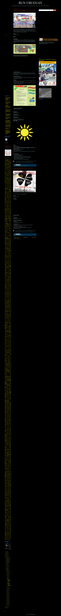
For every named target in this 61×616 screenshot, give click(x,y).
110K (8, 160)
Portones (6, 444)
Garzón (10, 329)
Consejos (6, 274)
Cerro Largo (9, 250)
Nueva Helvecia (7, 410)
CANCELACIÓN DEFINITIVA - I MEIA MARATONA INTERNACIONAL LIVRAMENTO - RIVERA (8, 132)
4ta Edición (8, 168)
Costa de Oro (8, 283)
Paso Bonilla (6, 432)
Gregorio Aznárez (9, 331)
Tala (10, 510)
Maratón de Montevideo (8, 386)
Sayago (8, 497)
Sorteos (8, 505)
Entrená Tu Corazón (8, 312)
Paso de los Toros (8, 434)
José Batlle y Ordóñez (8, 350)
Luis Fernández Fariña (8, 378)
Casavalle (10, 245)
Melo (6, 395)
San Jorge (7, 484)
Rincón (7, 470)
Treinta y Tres (9, 519)
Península (10, 436)
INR (10, 338)
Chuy (8, 252)
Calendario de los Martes (8, 218)
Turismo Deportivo (9, 522)
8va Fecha (8, 174)
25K (10, 165)
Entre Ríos (6, 310)
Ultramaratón (6, 523)
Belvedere (7, 206)
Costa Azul (6, 283)
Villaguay (8, 535)
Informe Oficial (9, 337)
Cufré (5, 291)
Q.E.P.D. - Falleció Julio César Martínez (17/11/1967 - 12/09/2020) (8, 102)
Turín (10, 521)
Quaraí (8, 456)
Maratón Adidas (9, 383)
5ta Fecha (8, 171)
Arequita (10, 187)
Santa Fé (7, 491)
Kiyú (7, 358)
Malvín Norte (6, 381)
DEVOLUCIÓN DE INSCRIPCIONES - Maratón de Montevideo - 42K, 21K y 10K (8, 99)
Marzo (10, 389)
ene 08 (8, 600)
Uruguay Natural (9, 525)
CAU (10, 246)
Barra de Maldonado (7, 202)
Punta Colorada (8, 453)
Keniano (8, 357)
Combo (10, 269)
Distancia (7, 300)
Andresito (8, 184)
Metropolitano (6, 397)
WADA (6, 537)
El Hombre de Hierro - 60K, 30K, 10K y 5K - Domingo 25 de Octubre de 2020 (47, 60)
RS (5, 477)
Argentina (6, 188)
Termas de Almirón (9, 512)
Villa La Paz (8, 533)
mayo (7, 565)
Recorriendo (10, 462)
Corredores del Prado (7, 278)
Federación (10, 317)
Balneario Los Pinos (9, 198)
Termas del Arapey (7, 513)
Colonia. (8, 269)
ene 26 (8, 575)
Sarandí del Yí (9, 495)
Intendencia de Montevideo (8, 342)
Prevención (7, 446)
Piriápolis (6, 439)
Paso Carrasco (9, 432)
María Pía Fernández (8, 388)
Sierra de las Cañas (9, 501)
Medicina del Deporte (7, 392)
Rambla (6, 459)
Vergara (10, 529)
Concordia (10, 273)
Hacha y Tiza (9, 334)
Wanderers (8, 537)
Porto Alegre (9, 443)
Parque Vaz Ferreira (7, 431)
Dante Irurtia (9, 292)
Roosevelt (8, 476)
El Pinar (6, 308)
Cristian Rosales (6, 285)
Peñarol (6, 437)
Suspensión (10, 509)
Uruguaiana (10, 524)
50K (5, 170)
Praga (6, 445)
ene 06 (8, 602)
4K (6, 168)
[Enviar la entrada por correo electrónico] (14, 164)
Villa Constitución (9, 531)
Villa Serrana (8, 534)
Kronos (9, 358)
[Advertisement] (24, 64)
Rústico (6, 478)
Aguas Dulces (6, 181)
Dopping (6, 302)
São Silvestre (6, 495)
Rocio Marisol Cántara (9, 475)
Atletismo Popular (9, 191)
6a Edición (7, 172)
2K (8, 166)
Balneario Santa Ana (8, 199)
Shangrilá (7, 500)
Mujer (6, 403)
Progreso (10, 446)
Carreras (10, 244)
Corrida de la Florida (7, 279)
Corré (7, 275)
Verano (8, 529)
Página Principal (25, 237)
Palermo (6, 418)
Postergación (8, 444)
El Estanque (10, 306)
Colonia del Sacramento (8, 265)
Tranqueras (9, 517)
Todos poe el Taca (8, 514)
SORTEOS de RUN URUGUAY (8, 128)
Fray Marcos (9, 327)
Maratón (6, 383)
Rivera (10, 474)
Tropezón (10, 520)
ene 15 (8, 592)
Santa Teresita (9, 493)
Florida (6, 322)
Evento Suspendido (7, 316)
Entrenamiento (7, 313)
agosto (7, 562)
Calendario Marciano (8, 219)
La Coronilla (8, 362)
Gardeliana (8, 329)
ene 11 (8, 597)
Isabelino (7, 345)
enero (7, 570)
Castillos (7, 246)
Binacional (6, 209)
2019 (6, 553)
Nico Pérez (9, 408)
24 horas (6, 165)
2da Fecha (7, 166)
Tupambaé (8, 521)
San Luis (10, 485)
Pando (6, 420)
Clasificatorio (8, 258)
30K (9, 166)
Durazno (8, 302)
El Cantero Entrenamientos (8, 305)
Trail (9, 516)
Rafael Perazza (7, 458)
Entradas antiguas (34, 237)
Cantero (6, 239)
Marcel (5, 388)
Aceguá (6, 177)
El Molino (10, 307)
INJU (9, 338)
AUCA (6, 192)
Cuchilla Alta (8, 289)
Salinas (6, 479)
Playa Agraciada (8, 442)
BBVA (7, 205)
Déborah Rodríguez (7, 293)
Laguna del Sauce (9, 367)
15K (9, 161)
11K (9, 160)
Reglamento (8, 465)
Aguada (9, 179)
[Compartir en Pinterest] (19, 164)
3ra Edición (8, 167)
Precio (8, 445)
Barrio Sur (8, 204)
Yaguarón (6, 538)
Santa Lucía (9, 491)
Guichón (6, 334)
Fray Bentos (6, 327)
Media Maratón (9, 391)
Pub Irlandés (9, 448)
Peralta (7, 437)
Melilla (10, 394)
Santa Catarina (8, 490)
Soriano (10, 504)
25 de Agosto (8, 165)
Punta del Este (9, 454)
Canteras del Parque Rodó (8, 238)
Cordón (10, 274)
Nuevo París (9, 412)
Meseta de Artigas (9, 396)
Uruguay (6, 525)
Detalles (7, 296)
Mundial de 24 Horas (7, 404)
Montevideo (7, 400)
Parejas (10, 421)
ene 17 (8, 591)
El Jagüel (8, 307)
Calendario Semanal (8, 220)
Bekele (9, 205)
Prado (10, 444)
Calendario (9, 212)
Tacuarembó (7, 510)
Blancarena (9, 209)
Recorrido (7, 462)
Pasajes (10, 431)
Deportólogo (8, 294)
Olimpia (10, 414)
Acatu (10, 176)
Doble (9, 300)
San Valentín (8, 489)
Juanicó (8, 353)
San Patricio (8, 486)
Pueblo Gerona (8, 450)
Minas (10, 398)
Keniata (10, 357)
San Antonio (9, 480)
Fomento (6, 323)
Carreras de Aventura (7, 245)
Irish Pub (8, 344)
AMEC (5, 183)
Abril (5, 176)
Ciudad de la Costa (7, 255)
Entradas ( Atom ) (19, 238)
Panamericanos (9, 419)
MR (7, 402)
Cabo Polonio (6, 212)
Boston (9, 210)
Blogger (34, 614)
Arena (8, 187)
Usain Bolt (10, 526)
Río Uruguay (7, 474)
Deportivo (6, 294)
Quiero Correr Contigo (7, 457)
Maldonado (9, 379)
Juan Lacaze (8, 352)
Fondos (10, 325)
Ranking (8, 459)
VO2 (10, 535)
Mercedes (6, 396)
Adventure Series (8, 178)
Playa (5, 442)
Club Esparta (8, 260)
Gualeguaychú (7, 333)
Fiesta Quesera (7, 321)
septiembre (7, 561)
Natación (6, 406)
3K (6, 167)
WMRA (10, 537)
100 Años (10, 159)
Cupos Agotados (8, 291)
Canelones (7, 238)
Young (5, 539)
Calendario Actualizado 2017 (8, 217)
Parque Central (6, 423)
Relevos (10, 465)
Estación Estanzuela (7, 314)
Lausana (6, 371)
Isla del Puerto (6, 346)
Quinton (10, 457)
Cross (9, 285)
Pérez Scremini (9, 437)
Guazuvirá (10, 333)
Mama (10, 381)
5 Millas (7, 169)
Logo (8, 375)
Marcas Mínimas (9, 387)
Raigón (10, 458)
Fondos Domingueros (8, 326)
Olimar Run (6, 414)
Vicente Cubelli (7, 530)
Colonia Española (7, 266)
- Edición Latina (7, 159)
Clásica (6, 258)
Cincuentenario (9, 253)
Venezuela (10, 528)
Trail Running (8, 517)
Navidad (9, 406)
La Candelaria (9, 360)
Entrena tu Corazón (8, 311)
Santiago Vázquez (7, 494)
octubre (7, 560)
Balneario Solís (7, 200)
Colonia (6, 263)
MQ (6, 402)
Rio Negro (8, 473)
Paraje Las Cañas (9, 420)
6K (9, 172)
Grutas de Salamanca (8, 332)
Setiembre (8, 499)
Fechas (8, 317)
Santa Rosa (9, 492)
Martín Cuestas (8, 389)
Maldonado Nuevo (7, 380)
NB (10, 406)
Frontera (7, 328)
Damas (10, 291)
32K (10, 166)
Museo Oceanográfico (8, 405)
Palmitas (8, 418)
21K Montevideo (8, 164)
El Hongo (6, 307)
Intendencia (10, 341)
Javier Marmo (6, 349)
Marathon (7, 382)
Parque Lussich (7, 427)
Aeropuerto (6, 179)
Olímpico (7, 416)
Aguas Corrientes (9, 180)
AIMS (10, 181)
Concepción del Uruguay (8, 272)
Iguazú (7, 337)
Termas (6, 512)
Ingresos (6, 338)
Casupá (9, 246)
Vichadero (10, 530)
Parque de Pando (9, 424)
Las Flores (10, 369)
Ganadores (10, 328)
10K (7, 160)
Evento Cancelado (9, 315)
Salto (8, 479)
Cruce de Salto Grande (7, 288)
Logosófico (10, 375)
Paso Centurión (6, 433)
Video (6, 531)
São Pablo (10, 494)
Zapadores (7, 539)
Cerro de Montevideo (7, 248)
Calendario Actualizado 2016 (8, 216)
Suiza (8, 509)
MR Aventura (9, 402)
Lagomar (6, 367)
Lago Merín (9, 366)
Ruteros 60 (9, 478)
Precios (10, 445)
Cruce (10, 287)
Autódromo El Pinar (9, 192)
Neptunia (6, 407)
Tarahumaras (6, 511)
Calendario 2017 (7, 213)
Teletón (10, 511)
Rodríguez (6, 476)
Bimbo (5, 208)
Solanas (6, 503)
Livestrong (10, 373)
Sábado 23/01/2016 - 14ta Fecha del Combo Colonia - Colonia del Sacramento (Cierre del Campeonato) (24, 10)
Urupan (8, 526)
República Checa (9, 467)
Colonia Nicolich (9, 267)
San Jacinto (8, 483)
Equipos (10, 313)
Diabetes (9, 299)
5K (9, 170)
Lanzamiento (7, 368)
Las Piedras (6, 370)
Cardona (10, 240)
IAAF (10, 336)
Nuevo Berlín (6, 412)
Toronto (6, 515)
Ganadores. (6, 329)
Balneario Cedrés (9, 196)
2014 (6, 607)
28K (5, 166)
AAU (7, 175)
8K (6, 174)
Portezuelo (6, 443)
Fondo (8, 323)
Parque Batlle (6, 422)
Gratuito (6, 331)
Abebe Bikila (9, 175)
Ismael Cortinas (9, 346)
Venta (6, 529)
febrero (7, 569)
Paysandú (6, 435)
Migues (10, 397)
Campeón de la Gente (8, 222)
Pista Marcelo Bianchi (9, 441)
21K (5, 164)
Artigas (10, 190)
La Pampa (10, 364)
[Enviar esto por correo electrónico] (16, 164)
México (9, 397)
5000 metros (9, 169)
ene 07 (8, 601)
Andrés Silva (8, 183)
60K (5, 172)
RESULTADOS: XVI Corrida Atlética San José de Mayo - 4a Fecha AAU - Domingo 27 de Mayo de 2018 (8, 121)
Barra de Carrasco (9, 201)
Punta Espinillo (7, 455)
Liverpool (7, 373)
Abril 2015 (8, 176)
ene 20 (8, 589)
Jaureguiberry (9, 348)
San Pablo (6, 486)
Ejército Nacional (9, 304)
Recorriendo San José (8, 463)
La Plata (6, 366)
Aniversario (8, 185)
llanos (10, 374)
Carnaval (8, 241)
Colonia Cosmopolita (8, 264)
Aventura (6, 193)
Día (8, 296)
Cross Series (8, 287)
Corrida (10, 278)
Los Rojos (9, 377)
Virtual (9, 535)
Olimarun (8, 414)
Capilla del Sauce (9, 239)
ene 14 (8, 593)
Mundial (10, 403)
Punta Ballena (7, 452)
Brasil (10, 210)
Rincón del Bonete (9, 471)
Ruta (7, 478)
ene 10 (8, 598)
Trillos (6, 520)
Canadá (10, 236)
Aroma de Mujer (9, 189)
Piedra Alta (8, 438)
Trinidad (8, 520)
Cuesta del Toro (9, 290)
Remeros (8, 466)
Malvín (10, 380)
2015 (10, 163)
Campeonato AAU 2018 (8, 225)
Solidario (8, 503)
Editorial (8, 303)
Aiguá (9, 181)
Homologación (8, 336)
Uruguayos (6, 526)
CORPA (6, 275)
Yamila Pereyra (9, 538)
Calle (6, 221)
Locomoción (6, 375)
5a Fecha (7, 170)
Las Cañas (7, 369)
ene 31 (8, 571)
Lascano (9, 370)
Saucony (6, 497)
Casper (5, 246)
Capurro (6, 240)
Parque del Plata (7, 425)
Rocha (6, 475)
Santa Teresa (6, 493)
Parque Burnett (9, 422)
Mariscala (6, 389)
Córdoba (8, 274)
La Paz (8, 365)
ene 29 (8, 572)
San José (9, 484)
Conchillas (7, 273)
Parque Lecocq (9, 426)
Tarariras (8, 511)
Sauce (10, 496)
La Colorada (8, 361)
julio (7, 563)
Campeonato (7, 223)
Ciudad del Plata (8, 256)
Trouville (6, 521)
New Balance (8, 407)
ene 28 (8, 573)
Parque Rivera (9, 429)
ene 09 (8, 599)
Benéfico (10, 206)
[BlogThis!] (17, 164)
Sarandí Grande (7, 496)
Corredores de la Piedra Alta (8, 277)
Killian (6, 358)
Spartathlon (10, 505)
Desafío (10, 294)
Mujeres (8, 403)
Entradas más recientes (16, 237)
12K (6, 161)
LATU (10, 370)
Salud (7, 480)
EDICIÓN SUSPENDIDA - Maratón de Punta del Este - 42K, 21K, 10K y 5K (8, 106)
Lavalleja (8, 371)
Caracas (8, 240)
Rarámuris (10, 459)
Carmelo (6, 241)
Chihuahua (6, 252)
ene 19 (8, 590)
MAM (9, 381)
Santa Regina (6, 492)
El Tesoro (9, 308)
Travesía (6, 518)
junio (7, 564)
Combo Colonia (8, 270)
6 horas (10, 171)
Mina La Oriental (7, 398)
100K (5, 160)
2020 (6, 552)
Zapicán (9, 539)
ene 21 (8, 588)
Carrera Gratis (7, 244)
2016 (5, 163)
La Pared (6, 365)
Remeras (6, 466)
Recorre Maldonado (8, 461)
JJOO (5, 350)
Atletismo (6, 191)
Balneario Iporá (7, 197)
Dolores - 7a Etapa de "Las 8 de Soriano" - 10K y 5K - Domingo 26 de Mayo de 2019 (8, 125)
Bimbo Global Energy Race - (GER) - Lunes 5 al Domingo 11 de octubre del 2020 (8, 114)
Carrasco (10, 241)
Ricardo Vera (8, 469)
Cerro (7, 247)
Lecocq (10, 371)
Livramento (7, 374)
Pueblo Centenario (7, 449)
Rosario (10, 476)
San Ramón (8, 487)
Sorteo (6, 505)
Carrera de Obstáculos (8, 243)
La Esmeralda (9, 363)
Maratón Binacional (7, 384)
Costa (10, 282)
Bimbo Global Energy (8, 208)
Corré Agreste (9, 275)
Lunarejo (6, 379)
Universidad (7, 524)
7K (9, 173)
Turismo (6, 522)
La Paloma (7, 364)
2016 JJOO (7, 163)
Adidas (8, 177)
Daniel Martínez (6, 292)
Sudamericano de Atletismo (8, 507)
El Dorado (7, 306)
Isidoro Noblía (9, 345)
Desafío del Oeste (7, 295)
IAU (5, 337)
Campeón (10, 221)
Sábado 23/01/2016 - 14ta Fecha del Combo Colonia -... (9, 580)
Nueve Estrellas (9, 411)
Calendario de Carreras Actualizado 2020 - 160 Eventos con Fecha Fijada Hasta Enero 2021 (8, 111)
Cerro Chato (9, 247)
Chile (7, 252)
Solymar (8, 504)
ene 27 (8, 574)
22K (10, 164)
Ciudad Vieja (9, 257)
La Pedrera (10, 365)
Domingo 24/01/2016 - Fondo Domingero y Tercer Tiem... (9, 584)
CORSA (9, 282)
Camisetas (8, 221)
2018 (6, 554)
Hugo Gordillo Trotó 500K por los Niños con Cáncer (8, 118)
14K (7, 161)
